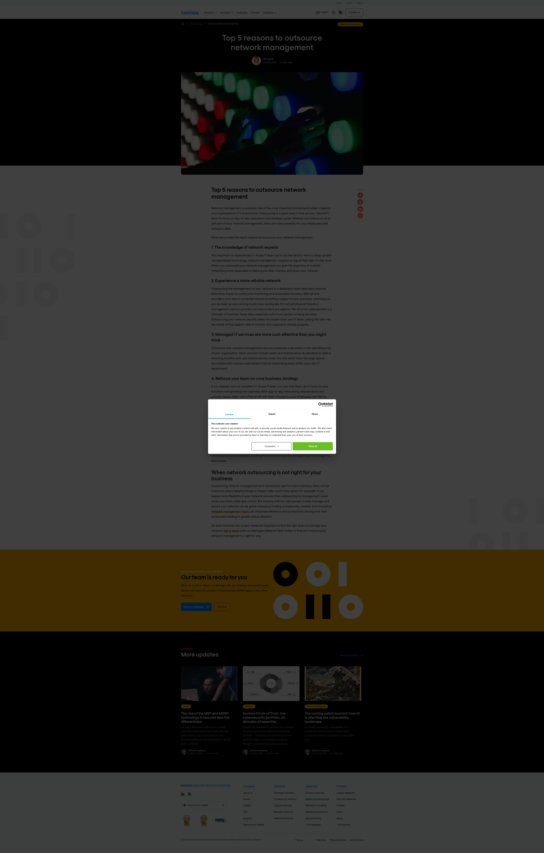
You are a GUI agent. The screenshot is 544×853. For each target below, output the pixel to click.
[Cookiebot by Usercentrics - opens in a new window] (320, 405)
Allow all (312, 446)
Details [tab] (272, 414)
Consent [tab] (229, 414)
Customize (270, 446)
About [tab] (315, 414)
